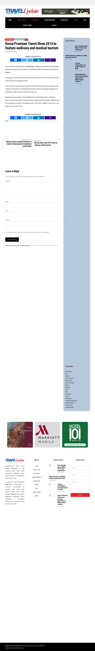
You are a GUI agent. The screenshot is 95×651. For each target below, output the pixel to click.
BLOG (85, 20)
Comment (8, 181)
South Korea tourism (41, 121)
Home (10, 20)
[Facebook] (15, 60)
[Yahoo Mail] (50, 60)
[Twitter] (27, 60)
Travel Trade (21, 20)
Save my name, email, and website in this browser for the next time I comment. (27, 232)
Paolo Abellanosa (12, 51)
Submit (80, 495)
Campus (67, 376)
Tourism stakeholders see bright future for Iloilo (80, 65)
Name (7, 201)
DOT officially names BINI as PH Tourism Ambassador (81, 48)
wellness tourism (53, 121)
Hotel (67, 389)
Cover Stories (27, 25)
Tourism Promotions (71, 400)
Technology (64, 20)
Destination (35, 20)
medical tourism (30, 121)
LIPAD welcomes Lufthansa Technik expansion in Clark (76, 56)
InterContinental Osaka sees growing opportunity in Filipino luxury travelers (81, 78)
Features (67, 387)
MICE (66, 392)
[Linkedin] (38, 60)
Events (76, 20)
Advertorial (68, 371)
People (54, 25)
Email (7, 211)
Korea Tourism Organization (17, 121)
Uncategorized (69, 407)
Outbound (68, 394)
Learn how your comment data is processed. (44, 245)
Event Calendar (69, 383)
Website (7, 220)
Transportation (49, 20)
